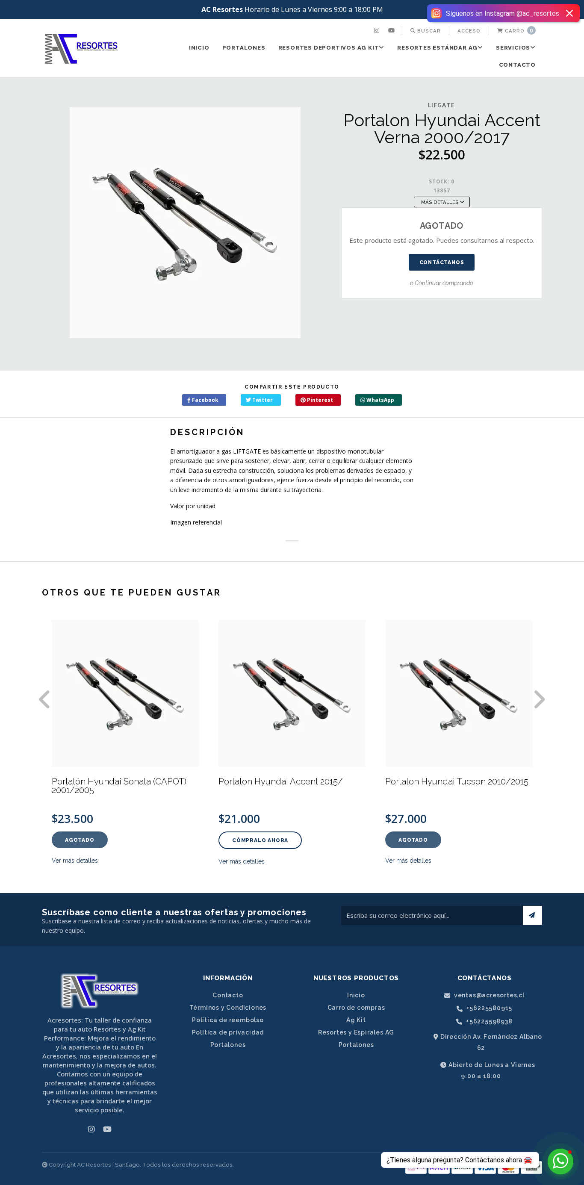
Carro (518, 30)
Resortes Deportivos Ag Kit (328, 47)
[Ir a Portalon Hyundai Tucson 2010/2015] (458, 693)
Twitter (262, 400)
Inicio (199, 47)
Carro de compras (356, 1008)
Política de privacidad (228, 1032)
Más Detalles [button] (440, 202)
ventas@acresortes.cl (488, 995)
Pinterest (319, 400)
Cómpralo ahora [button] (260, 840)
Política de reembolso (228, 1020)
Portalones (243, 47)
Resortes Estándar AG (437, 47)
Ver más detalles (75, 860)
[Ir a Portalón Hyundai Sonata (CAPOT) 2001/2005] (125, 693)
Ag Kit (356, 1020)
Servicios (513, 47)
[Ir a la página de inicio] (81, 49)
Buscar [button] (428, 31)
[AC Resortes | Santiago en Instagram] (378, 30)
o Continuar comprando (441, 283)
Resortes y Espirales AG (356, 1032)
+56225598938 (488, 1021)
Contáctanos (441, 262)
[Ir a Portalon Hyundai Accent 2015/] (292, 693)
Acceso (469, 31)
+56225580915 (488, 1008)
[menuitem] (378, 30)
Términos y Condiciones (228, 1008)
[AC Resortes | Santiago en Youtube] (392, 30)
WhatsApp (379, 400)
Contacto (517, 65)
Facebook (204, 400)
